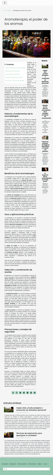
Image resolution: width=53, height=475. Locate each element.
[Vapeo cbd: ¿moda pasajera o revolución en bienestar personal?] (45, 66)
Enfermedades (22, 464)
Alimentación (32, 464)
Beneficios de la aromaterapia (12, 71)
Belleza (40, 464)
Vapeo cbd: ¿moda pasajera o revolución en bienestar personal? (45, 76)
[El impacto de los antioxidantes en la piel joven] (45, 169)
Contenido (10, 64)
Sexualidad (5, 464)
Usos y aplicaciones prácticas (12, 74)
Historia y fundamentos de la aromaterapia (15, 68)
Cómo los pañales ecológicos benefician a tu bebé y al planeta (45, 146)
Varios (45, 464)
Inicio (3, 10)
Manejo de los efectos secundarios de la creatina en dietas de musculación (46, 111)
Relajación (9, 10)
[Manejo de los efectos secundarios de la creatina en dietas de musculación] (45, 101)
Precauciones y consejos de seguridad (14, 80)
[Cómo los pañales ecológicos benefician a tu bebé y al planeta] (45, 137)
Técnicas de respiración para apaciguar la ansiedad (29, 434)
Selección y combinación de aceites (14, 77)
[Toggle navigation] (4, 2)
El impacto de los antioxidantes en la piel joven (47, 177)
